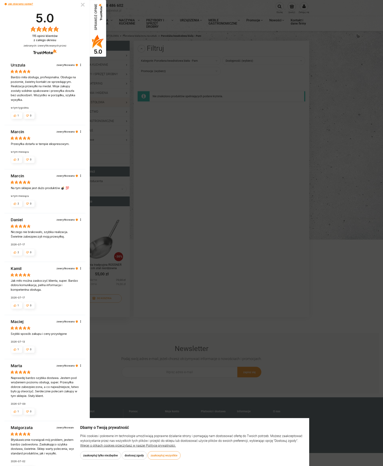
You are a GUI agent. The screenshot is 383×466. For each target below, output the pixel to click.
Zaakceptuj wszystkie (164, 455)
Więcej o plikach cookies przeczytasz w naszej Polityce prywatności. (128, 445)
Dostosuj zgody (134, 455)
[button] (5, 4)
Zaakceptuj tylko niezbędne (100, 455)
